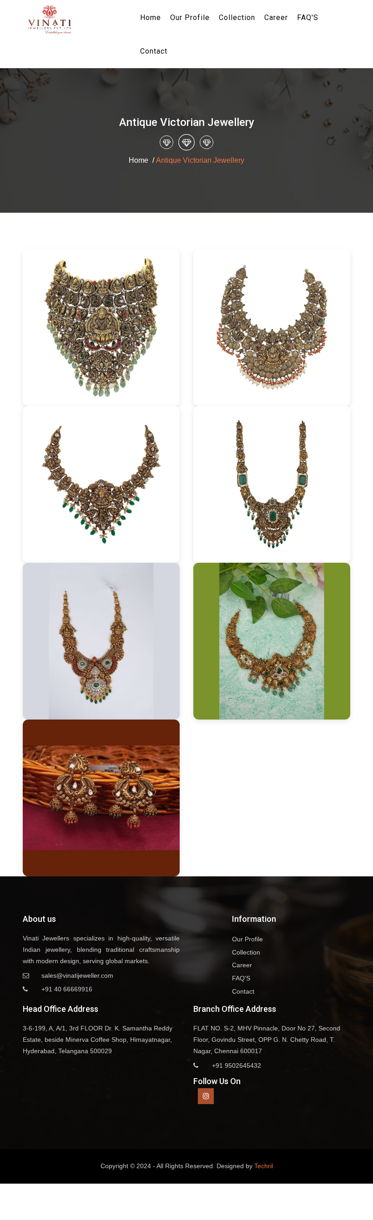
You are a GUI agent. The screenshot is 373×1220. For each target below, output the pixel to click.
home (138, 160)
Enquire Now (101, 327)
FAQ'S (307, 17)
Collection (237, 17)
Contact (153, 51)
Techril (263, 1166)
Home (150, 17)
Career (276, 17)
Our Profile (190, 17)
